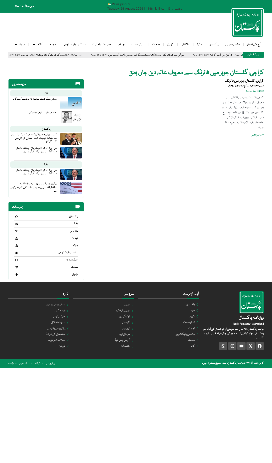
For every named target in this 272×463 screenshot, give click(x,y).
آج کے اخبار (253, 44)
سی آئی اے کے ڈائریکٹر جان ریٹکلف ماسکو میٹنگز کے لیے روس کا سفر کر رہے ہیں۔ (158, 55)
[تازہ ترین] (16, 231)
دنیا (199, 44)
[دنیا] (16, 224)
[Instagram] (232, 346)
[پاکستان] (16, 216)
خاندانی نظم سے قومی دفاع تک (43, 113)
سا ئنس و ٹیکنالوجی (74, 44)
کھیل (170, 44)
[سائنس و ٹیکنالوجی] (16, 252)
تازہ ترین (74, 231)
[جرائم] (16, 245)
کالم (40, 44)
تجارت (75, 238)
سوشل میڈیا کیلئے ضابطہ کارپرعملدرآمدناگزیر (35, 99)
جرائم (121, 44)
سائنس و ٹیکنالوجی (68, 252)
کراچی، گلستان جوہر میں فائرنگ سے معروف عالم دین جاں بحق (244, 83)
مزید (22, 44)
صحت (156, 44)
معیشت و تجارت (102, 44)
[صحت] (16, 267)
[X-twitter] (250, 346)
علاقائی (185, 44)
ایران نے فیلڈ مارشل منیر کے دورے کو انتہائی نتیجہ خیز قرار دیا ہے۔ (64, 55)
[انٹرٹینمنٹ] (16, 260)
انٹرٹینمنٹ (138, 44)
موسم (53, 44)
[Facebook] (260, 346)
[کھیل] (16, 274)
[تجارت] (16, 238)
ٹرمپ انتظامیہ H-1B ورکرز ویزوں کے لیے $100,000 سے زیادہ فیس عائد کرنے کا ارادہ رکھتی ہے (34, 187)
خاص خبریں (232, 44)
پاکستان (213, 44)
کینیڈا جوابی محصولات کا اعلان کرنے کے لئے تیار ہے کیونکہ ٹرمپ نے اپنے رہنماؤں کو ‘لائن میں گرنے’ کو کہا (34, 138)
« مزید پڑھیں (257, 135)
